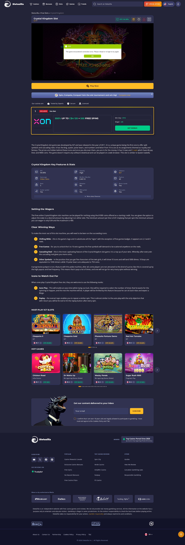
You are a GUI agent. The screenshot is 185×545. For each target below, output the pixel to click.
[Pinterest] (52, 459)
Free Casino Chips (71, 480)
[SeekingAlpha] (123, 499)
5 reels (134, 150)
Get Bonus (132, 128)
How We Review (130, 465)
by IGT (36, 20)
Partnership (56, 534)
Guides (127, 459)
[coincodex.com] (144, 499)
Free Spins (68, 470)
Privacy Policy (81, 534)
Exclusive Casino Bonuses (73, 465)
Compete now (124, 95)
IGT (120, 173)
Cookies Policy (68, 534)
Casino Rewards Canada (73, 459)
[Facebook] (46, 459)
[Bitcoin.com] (40, 499)
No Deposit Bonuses (71, 475)
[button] (41, 343)
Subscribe (137, 411)
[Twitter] (40, 459)
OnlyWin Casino (100, 470)
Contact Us (46, 534)
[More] (181, 534)
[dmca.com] (36, 523)
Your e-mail (80, 411)
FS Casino (98, 480)
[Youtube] (34, 459)
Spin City (98, 459)
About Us (36, 534)
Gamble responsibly (96, 514)
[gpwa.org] (96, 523)
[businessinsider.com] (82, 499)
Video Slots (44, 179)
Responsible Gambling (133, 475)
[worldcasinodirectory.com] (102, 499)
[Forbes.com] (61, 499)
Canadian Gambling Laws (134, 470)
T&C (89, 534)
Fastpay (97, 475)
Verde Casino (99, 465)
